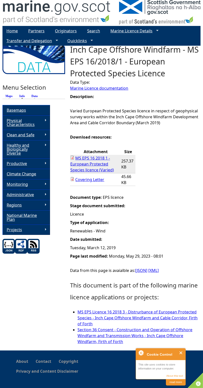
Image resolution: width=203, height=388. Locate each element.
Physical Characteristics (18, 122)
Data (34, 96)
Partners (36, 31)
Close (181, 352)
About (22, 361)
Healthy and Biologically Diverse (15, 149)
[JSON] (141, 270)
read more (176, 382)
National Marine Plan (22, 217)
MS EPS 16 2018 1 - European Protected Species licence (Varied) (92, 164)
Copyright (68, 361)
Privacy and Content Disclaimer (47, 371)
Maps (9, 96)
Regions (12, 205)
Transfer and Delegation (27, 41)
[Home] (56, 13)
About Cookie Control (141, 352)
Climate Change (21, 174)
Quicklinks (75, 41)
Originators (66, 31)
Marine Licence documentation (99, 88)
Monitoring (15, 184)
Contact (43, 361)
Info (23, 96)
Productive (14, 163)
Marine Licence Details (129, 31)
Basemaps (16, 110)
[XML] (153, 270)
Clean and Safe (18, 135)
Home (12, 31)
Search (93, 31)
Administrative (18, 195)
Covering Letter (89, 179)
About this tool (174, 375)
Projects (12, 230)
